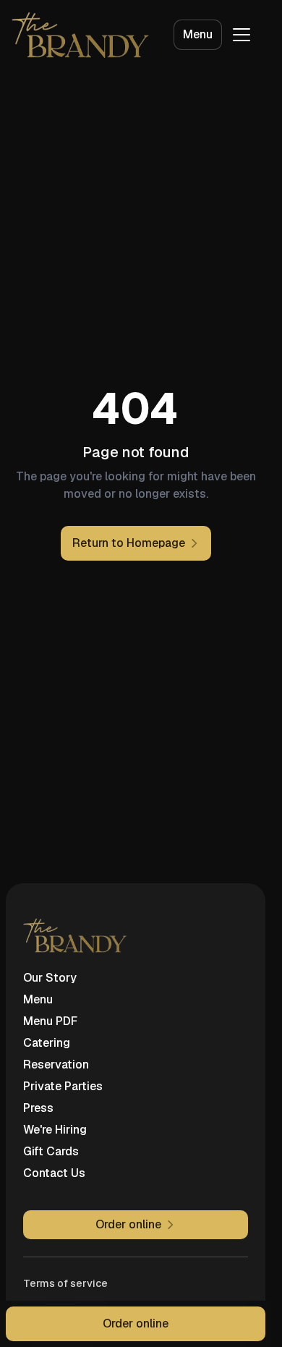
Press (38, 1108)
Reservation (56, 1064)
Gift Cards (51, 1151)
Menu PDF (50, 1021)
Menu (198, 34)
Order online (135, 1323)
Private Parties (63, 1086)
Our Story (50, 977)
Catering (46, 1042)
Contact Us (54, 1173)
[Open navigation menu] (241, 34)
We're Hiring (55, 1129)
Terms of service (65, 1283)
